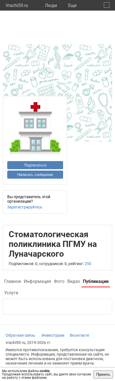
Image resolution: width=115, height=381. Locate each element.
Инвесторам (53, 335)
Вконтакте (79, 335)
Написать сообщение (35, 175)
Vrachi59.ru (17, 5)
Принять (103, 374)
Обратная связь (20, 335)
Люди (51, 5)
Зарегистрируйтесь (24, 207)
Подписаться (35, 165)
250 (88, 263)
